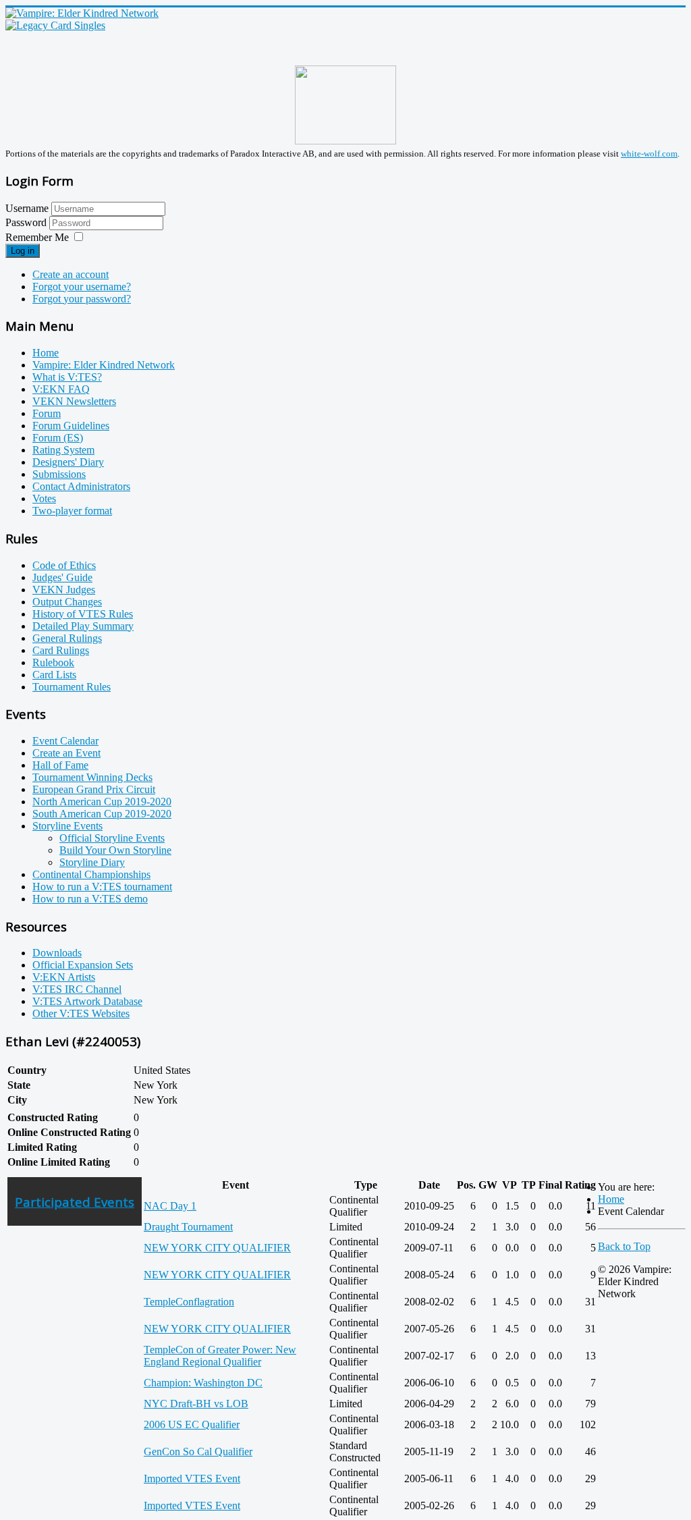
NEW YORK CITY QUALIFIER (217, 1247)
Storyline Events (67, 826)
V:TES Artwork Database (87, 1001)
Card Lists (54, 674)
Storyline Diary (92, 862)
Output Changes (67, 601)
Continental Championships (91, 874)
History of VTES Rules (82, 614)
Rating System (63, 450)
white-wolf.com (649, 153)
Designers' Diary (68, 462)
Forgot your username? (81, 286)
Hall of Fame (60, 765)
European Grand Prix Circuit (93, 789)
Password (27, 222)
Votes (44, 498)
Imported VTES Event (192, 1478)
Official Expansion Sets (82, 965)
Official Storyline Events (112, 838)
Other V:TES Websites (81, 1013)
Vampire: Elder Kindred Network (103, 365)
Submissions (59, 474)
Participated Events (74, 1201)
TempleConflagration (189, 1301)
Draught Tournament (188, 1226)
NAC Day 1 (170, 1206)
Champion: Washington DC (203, 1382)
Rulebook (53, 662)
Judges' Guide (62, 577)
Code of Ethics (64, 565)
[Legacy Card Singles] (55, 25)
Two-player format (72, 510)
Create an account (70, 274)
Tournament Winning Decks (92, 777)
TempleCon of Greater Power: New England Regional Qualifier (220, 1355)
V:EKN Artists (63, 977)
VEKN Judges (63, 589)
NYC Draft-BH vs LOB (196, 1403)
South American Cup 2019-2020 (101, 813)
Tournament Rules (71, 687)
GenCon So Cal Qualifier (198, 1451)
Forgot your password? (81, 298)
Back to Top (624, 1246)
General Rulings (67, 638)
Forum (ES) (57, 437)
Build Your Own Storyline (115, 850)
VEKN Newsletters (74, 401)
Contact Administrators (81, 486)
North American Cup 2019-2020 (101, 801)
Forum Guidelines (70, 425)
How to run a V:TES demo (90, 898)
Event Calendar (65, 741)
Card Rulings (60, 650)
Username (27, 208)
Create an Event (66, 753)
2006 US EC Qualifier (192, 1424)
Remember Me (37, 237)
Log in (22, 251)
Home (45, 352)
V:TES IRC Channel (76, 989)
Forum (46, 413)
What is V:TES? (67, 377)
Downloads (57, 952)
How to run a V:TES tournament (102, 886)
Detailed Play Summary (83, 626)
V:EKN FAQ (61, 389)
